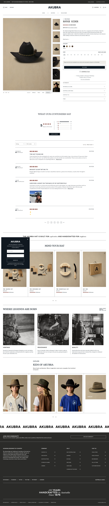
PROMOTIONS (53, 502)
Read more (59, 159)
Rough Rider (63, 408)
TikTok (20, 479)
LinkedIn (42, 479)
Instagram (6, 479)
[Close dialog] (27, 239)
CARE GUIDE (69, 465)
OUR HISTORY (44, 455)
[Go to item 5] (56, 61)
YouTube (27, 479)
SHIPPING (68, 455)
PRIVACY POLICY (23, 502)
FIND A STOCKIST (95, 455)
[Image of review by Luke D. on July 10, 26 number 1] (36, 197)
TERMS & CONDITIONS (32, 502)
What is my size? (102, 52)
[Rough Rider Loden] (72, 46)
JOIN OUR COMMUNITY (88, 436)
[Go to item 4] (56, 49)
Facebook (13, 479)
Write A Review (54, 134)
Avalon (6, 408)
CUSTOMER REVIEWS (96, 465)
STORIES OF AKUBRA (45, 462)
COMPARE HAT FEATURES (72, 469)
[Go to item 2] (56, 24)
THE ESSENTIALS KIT (62, 289)
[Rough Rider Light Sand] (69, 46)
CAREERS (43, 465)
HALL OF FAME (95, 462)
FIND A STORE (91, 1)
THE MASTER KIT (8, 289)
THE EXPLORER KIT (35, 289)
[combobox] (20, 144)
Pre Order (84, 67)
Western (66, 19)
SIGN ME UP (15, 260)
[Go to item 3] (56, 37)
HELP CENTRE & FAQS (71, 452)
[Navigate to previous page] (45, 222)
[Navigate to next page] (63, 222)
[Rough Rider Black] (64, 46)
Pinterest (34, 479)
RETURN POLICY (6, 502)
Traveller (89, 396)
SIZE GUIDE (69, 462)
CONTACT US (44, 452)
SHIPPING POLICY (14, 502)
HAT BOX (85, 289)
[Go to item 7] (56, 86)
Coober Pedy (35, 408)
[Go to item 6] (56, 74)
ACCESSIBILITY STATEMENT (44, 502)
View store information (85, 79)
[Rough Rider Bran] (66, 46)
